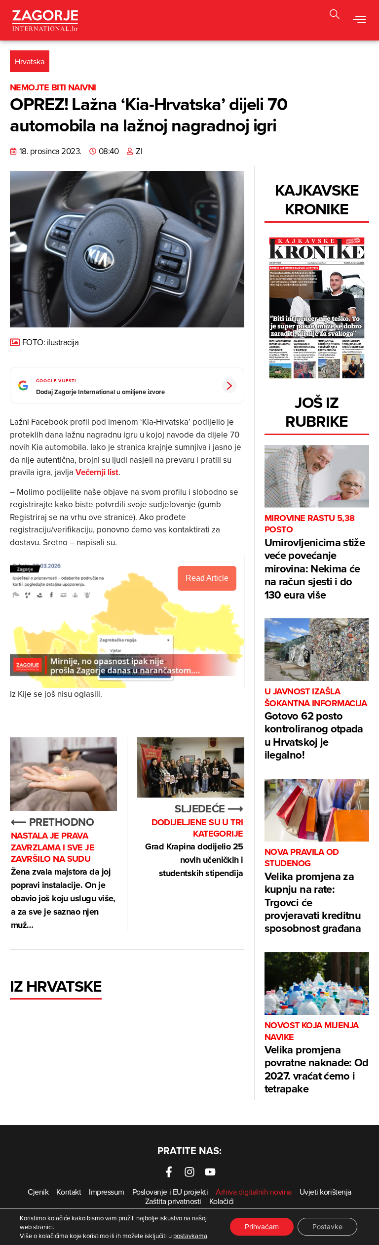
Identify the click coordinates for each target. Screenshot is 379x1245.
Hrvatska (29, 61)
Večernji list (97, 472)
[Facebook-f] (168, 1171)
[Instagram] (189, 1171)
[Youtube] (210, 1171)
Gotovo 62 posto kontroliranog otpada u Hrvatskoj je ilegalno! (316, 724)
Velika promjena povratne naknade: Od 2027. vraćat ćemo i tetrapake (317, 1058)
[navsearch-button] (334, 15)
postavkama (190, 1235)
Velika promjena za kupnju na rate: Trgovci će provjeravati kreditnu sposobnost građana (313, 891)
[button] (359, 20)
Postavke (327, 1226)
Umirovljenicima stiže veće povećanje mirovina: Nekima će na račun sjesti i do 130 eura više (315, 557)
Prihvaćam (262, 1226)
